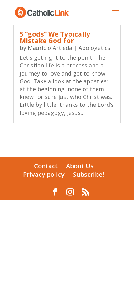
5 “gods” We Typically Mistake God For (55, 37)
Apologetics (94, 48)
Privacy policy (44, 174)
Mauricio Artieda (50, 48)
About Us (79, 166)
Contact (46, 166)
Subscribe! (88, 174)
